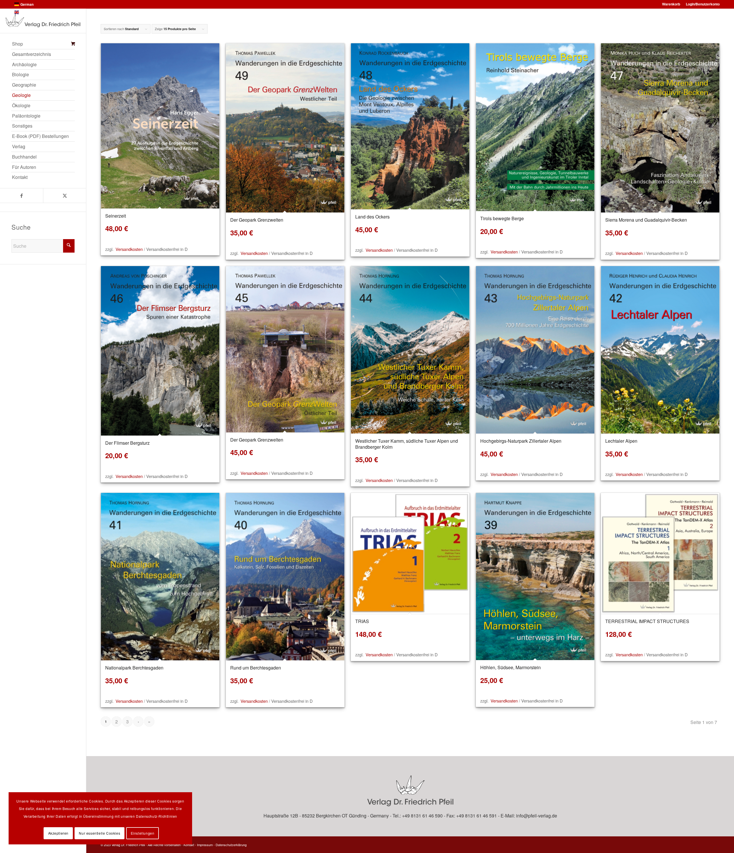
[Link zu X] (64, 195)
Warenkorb (671, 4)
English (26, 12)
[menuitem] (43, 44)
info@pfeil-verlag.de (536, 815)
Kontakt (189, 844)
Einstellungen (143, 833)
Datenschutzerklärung (231, 844)
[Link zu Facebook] (21, 195)
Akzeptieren (58, 833)
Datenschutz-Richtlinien (156, 816)
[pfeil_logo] (43, 20)
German (27, 4)
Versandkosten (129, 249)
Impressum (205, 844)
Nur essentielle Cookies (99, 833)
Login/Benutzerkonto (703, 4)
